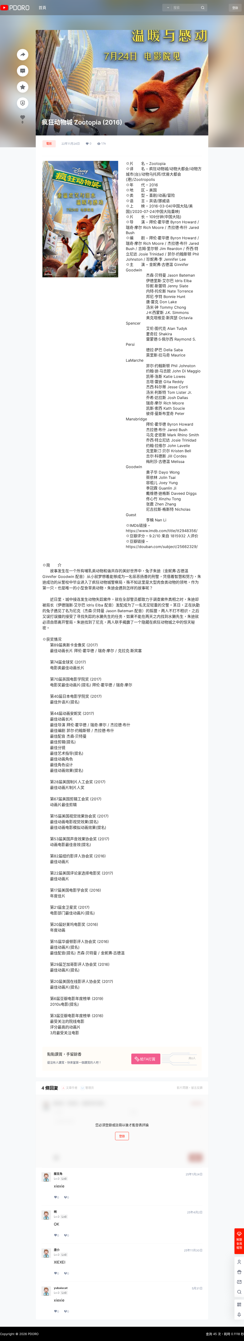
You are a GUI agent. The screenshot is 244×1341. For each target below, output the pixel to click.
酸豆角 (58, 1174)
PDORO (33, 1334)
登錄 (235, 8)
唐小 (57, 1250)
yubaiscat (61, 1288)
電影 (49, 143)
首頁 (42, 7)
